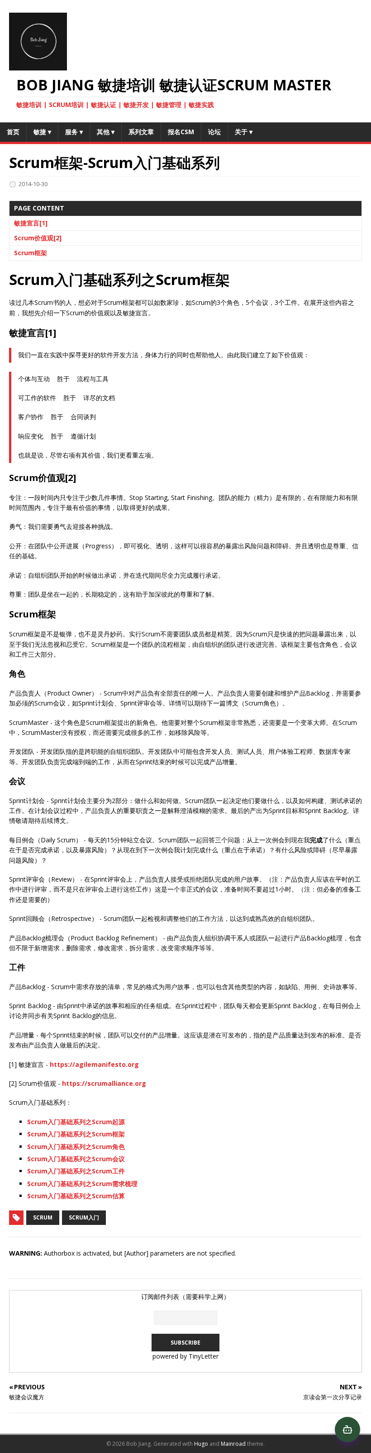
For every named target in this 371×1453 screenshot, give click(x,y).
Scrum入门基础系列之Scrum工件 (76, 1171)
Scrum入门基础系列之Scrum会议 (76, 1158)
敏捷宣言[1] (31, 223)
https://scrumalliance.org (104, 1083)
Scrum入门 (84, 1217)
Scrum (42, 1217)
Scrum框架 (30, 252)
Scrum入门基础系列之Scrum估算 (76, 1195)
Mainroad (233, 1444)
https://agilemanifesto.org (94, 1064)
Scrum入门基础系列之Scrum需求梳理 (82, 1183)
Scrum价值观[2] (38, 238)
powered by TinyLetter (185, 1356)
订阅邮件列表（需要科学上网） (185, 1296)
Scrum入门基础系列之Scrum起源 (76, 1121)
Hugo (201, 1444)
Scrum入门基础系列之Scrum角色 (76, 1146)
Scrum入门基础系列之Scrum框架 (76, 1134)
